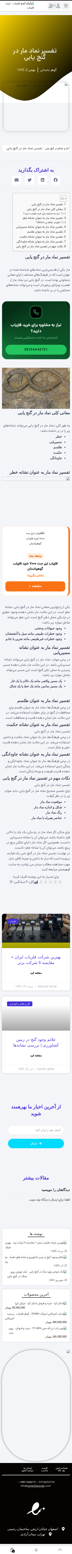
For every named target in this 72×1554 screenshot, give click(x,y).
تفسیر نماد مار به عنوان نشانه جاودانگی (40, 242)
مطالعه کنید (36, 973)
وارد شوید (34, 1200)
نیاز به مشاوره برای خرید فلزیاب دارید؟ (41, 213)
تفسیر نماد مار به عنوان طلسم (45, 232)
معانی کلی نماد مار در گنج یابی (45, 209)
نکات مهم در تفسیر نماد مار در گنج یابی (39, 246)
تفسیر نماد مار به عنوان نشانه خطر (43, 218)
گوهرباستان (64, 870)
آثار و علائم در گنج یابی (57, 148)
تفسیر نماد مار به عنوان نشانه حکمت (41, 237)
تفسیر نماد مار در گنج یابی (47, 204)
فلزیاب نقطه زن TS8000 (48, 222)
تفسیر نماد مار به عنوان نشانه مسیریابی (39, 227)
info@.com (36, 1486)
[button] (55, 180)
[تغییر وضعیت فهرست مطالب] (61, 198)
